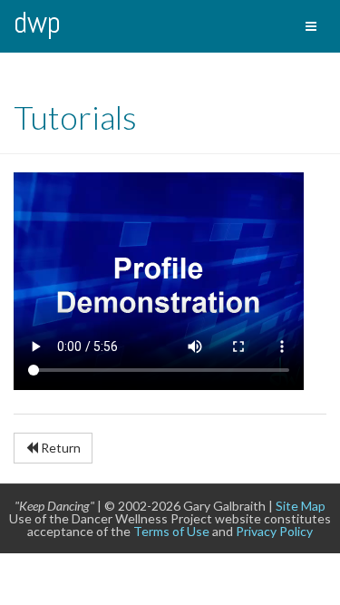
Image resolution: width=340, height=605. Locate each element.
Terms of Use (171, 531)
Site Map (300, 505)
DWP (37, 22)
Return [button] (59, 447)
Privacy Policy (274, 531)
